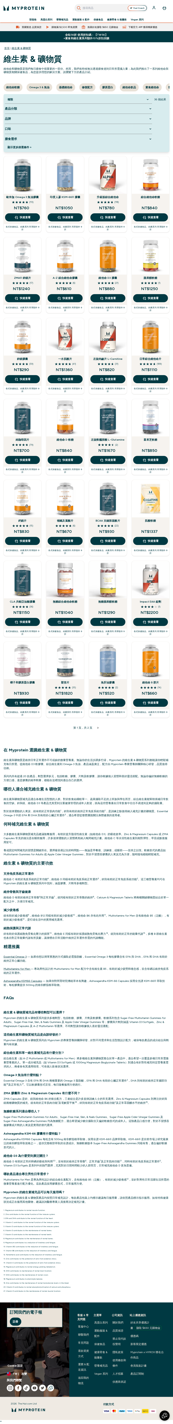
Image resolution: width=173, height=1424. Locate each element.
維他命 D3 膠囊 (107, 277)
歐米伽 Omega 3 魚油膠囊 (22, 197)
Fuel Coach (138, 8)
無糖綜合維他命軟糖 (65, 601)
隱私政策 (118, 1352)
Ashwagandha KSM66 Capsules (23, 981)
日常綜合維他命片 (151, 358)
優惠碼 (134, 1336)
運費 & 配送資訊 (83, 1367)
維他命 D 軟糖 (65, 439)
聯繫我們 (83, 1334)
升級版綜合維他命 (108, 197)
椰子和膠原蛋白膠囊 (22, 682)
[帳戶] (154, 8)
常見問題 (83, 1342)
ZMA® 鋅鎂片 (22, 277)
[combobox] (111, 8)
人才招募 (118, 1373)
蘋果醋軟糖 (150, 277)
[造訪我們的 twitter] (42, 1388)
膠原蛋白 (107, 87)
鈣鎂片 (22, 520)
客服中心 (83, 1326)
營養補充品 (62, 19)
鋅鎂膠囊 (22, 358)
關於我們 (118, 1322)
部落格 (32, 19)
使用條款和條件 (119, 1363)
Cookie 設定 (15, 1365)
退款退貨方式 (83, 1353)
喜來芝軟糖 (150, 439)
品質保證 (118, 1330)
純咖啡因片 (22, 439)
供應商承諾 (119, 1381)
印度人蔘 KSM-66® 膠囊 (65, 197)
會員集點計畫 (138, 1365)
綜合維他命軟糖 (150, 197)
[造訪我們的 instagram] (10, 1388)
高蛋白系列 (46, 19)
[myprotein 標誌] (24, 8)
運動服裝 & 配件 (81, 19)
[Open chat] (50, 1388)
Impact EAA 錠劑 (150, 601)
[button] (164, 1416)
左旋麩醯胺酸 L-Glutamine (108, 439)
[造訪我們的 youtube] (34, 1388)
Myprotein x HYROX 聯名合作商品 (147, 1355)
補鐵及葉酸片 (65, 520)
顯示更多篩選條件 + (19, 147)
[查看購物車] (164, 8)
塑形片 (65, 682)
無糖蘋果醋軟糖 (107, 601)
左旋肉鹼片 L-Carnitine (107, 358)
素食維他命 (152, 87)
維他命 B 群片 (150, 682)
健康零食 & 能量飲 (117, 19)
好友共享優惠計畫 (145, 1325)
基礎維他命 (65, 87)
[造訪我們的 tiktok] (26, 1388)
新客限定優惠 (138, 1344)
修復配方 (87, 87)
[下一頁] (98, 728)
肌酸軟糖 (150, 520)
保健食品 (98, 19)
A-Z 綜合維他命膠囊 (65, 277)
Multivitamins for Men (17, 968)
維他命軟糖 (13, 87)
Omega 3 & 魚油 (39, 87)
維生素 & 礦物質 (21, 48)
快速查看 (25, 217)
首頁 (7, 48)
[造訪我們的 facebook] (18, 1388)
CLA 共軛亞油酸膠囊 (22, 601)
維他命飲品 (129, 87)
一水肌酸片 (65, 358)
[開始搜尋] (79, 8)
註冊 (15, 1321)
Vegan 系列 (137, 19)
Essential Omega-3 (15, 956)
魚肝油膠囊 (108, 682)
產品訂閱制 (137, 1373)
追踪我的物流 (83, 1380)
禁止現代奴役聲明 (119, 1341)
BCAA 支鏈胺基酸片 (108, 520)
